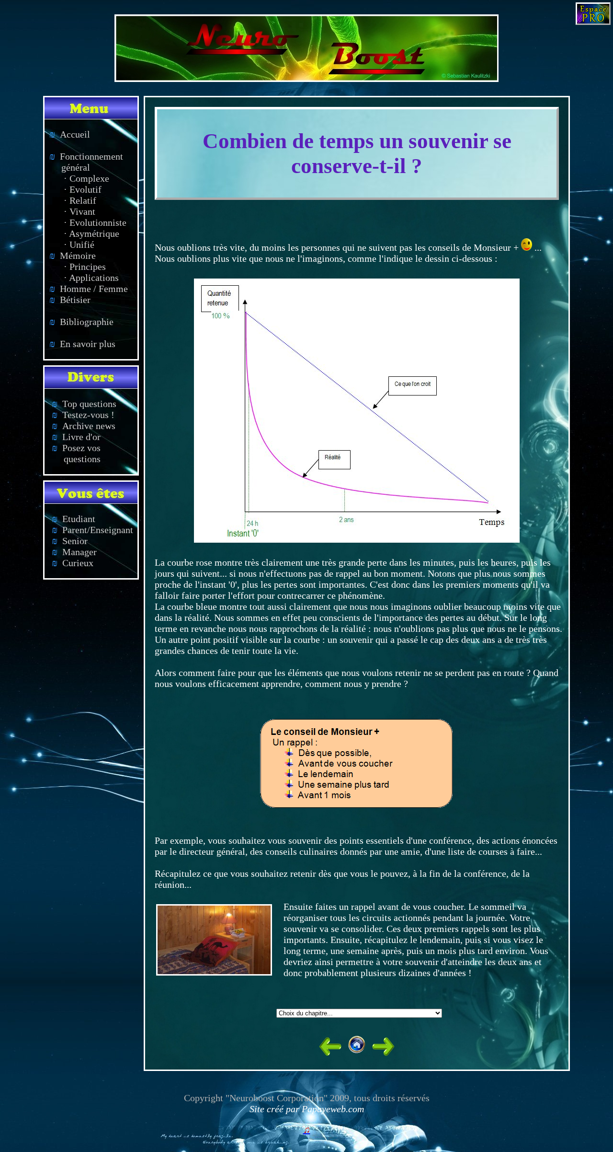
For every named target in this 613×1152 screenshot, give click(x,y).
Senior (70, 540)
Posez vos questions (73, 453)
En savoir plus (82, 343)
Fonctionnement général (84, 162)
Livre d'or (76, 436)
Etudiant (73, 518)
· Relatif (80, 200)
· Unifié (79, 244)
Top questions (84, 403)
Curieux (72, 563)
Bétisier (70, 299)
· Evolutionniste (95, 222)
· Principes (85, 266)
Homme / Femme (88, 288)
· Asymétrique (91, 233)
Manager (74, 552)
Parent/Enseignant (92, 529)
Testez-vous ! (83, 414)
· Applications (91, 277)
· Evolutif (83, 189)
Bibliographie (81, 321)
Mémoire (72, 255)
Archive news (83, 425)
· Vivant (79, 211)
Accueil (69, 134)
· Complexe (86, 178)
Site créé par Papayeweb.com (307, 1109)
